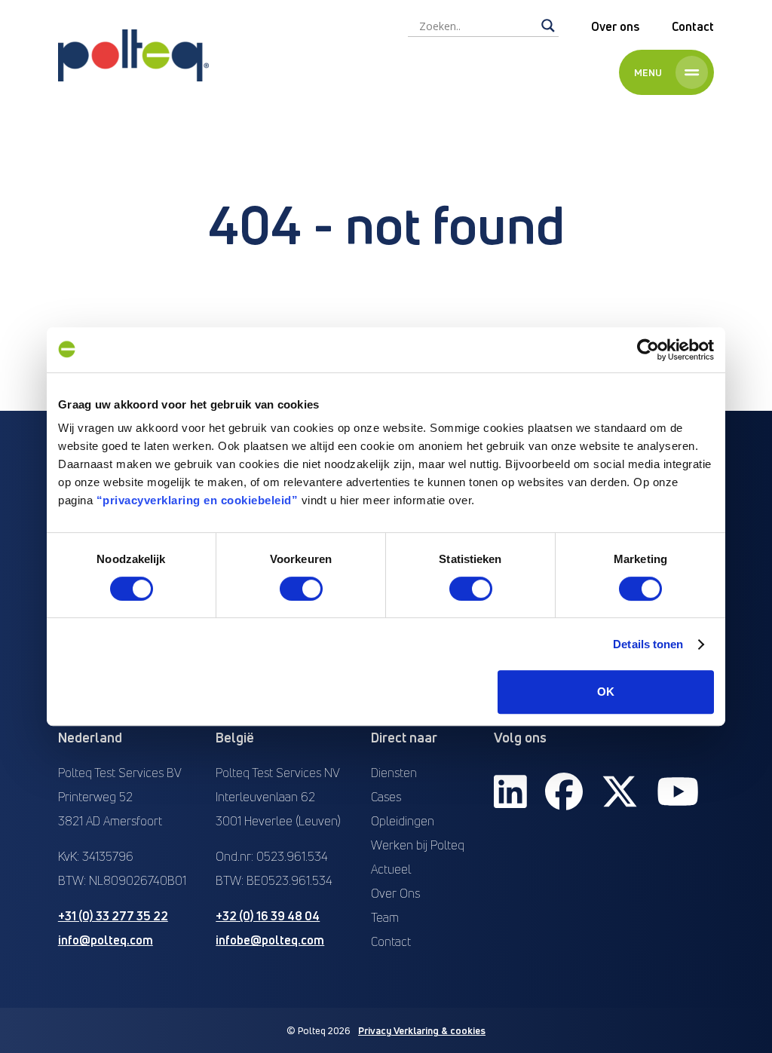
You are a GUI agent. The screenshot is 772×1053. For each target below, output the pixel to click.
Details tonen (648, 644)
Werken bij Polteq (417, 845)
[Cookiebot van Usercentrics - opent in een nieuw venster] (648, 349)
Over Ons (395, 893)
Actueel (391, 869)
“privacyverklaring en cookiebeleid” (197, 500)
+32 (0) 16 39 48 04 (268, 916)
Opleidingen (402, 821)
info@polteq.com (105, 940)
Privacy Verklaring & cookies (422, 1030)
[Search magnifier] (548, 25)
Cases (386, 796)
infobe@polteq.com (270, 940)
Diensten (394, 772)
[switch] (301, 589)
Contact (693, 26)
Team (385, 917)
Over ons (615, 26)
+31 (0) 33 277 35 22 (113, 916)
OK (605, 691)
